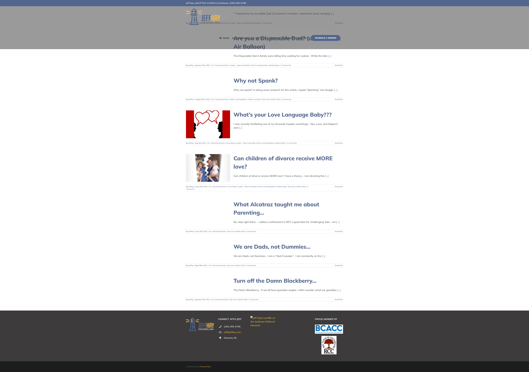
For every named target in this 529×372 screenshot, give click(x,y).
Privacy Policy (205, 367)
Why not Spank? (256, 80)
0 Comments (292, 143)
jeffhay (191, 65)
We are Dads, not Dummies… (272, 246)
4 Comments (286, 65)
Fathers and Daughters (238, 99)
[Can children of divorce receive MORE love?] (208, 168)
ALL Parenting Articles (220, 65)
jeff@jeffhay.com (232, 332)
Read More (339, 65)
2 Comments (286, 99)
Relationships (274, 65)
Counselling (230, 143)
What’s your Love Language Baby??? (283, 114)
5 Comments (251, 231)
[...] (329, 55)
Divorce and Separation (259, 65)
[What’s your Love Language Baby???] (208, 124)
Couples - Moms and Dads (240, 65)
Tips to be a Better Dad (271, 99)
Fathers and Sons (254, 99)
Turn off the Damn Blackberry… (275, 280)
